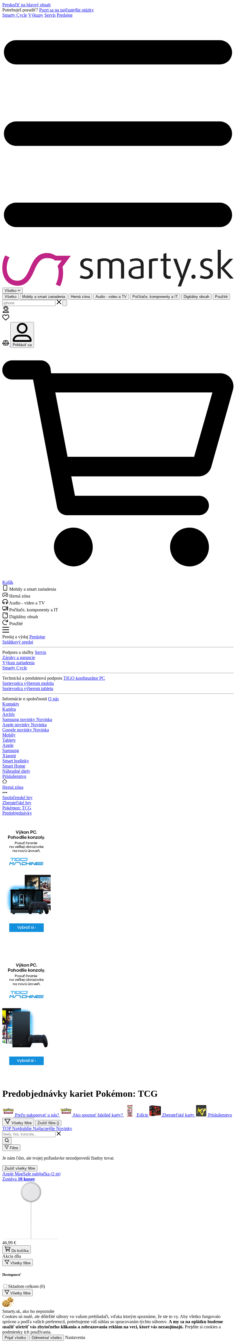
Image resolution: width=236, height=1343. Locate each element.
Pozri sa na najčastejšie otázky (66, 9)
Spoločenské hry (17, 797)
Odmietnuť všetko (47, 1338)
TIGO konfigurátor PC (84, 678)
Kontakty (10, 703)
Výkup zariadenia (18, 662)
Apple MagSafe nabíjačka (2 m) (31, 1173)
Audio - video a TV (111, 296)
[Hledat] (64, 303)
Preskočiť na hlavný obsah (26, 4)
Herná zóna (80, 296)
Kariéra (9, 709)
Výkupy (35, 15)
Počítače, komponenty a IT (155, 296)
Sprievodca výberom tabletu (27, 688)
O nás (53, 698)
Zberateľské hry (16, 802)
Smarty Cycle (14, 15)
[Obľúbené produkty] (5, 319)
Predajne (65, 15)
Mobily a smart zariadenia (43, 296)
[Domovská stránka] (118, 269)
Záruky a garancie (18, 657)
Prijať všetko (15, 1338)
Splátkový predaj (17, 641)
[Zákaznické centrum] (5, 311)
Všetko (10, 296)
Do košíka (19, 1251)
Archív (8, 714)
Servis (50, 15)
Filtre (13, 1148)
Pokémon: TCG (16, 807)
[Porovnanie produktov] (6, 344)
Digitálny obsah (196, 296)
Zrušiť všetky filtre (20, 1168)
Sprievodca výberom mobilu (28, 683)
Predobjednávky (17, 813)
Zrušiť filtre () (48, 1123)
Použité (221, 296)
